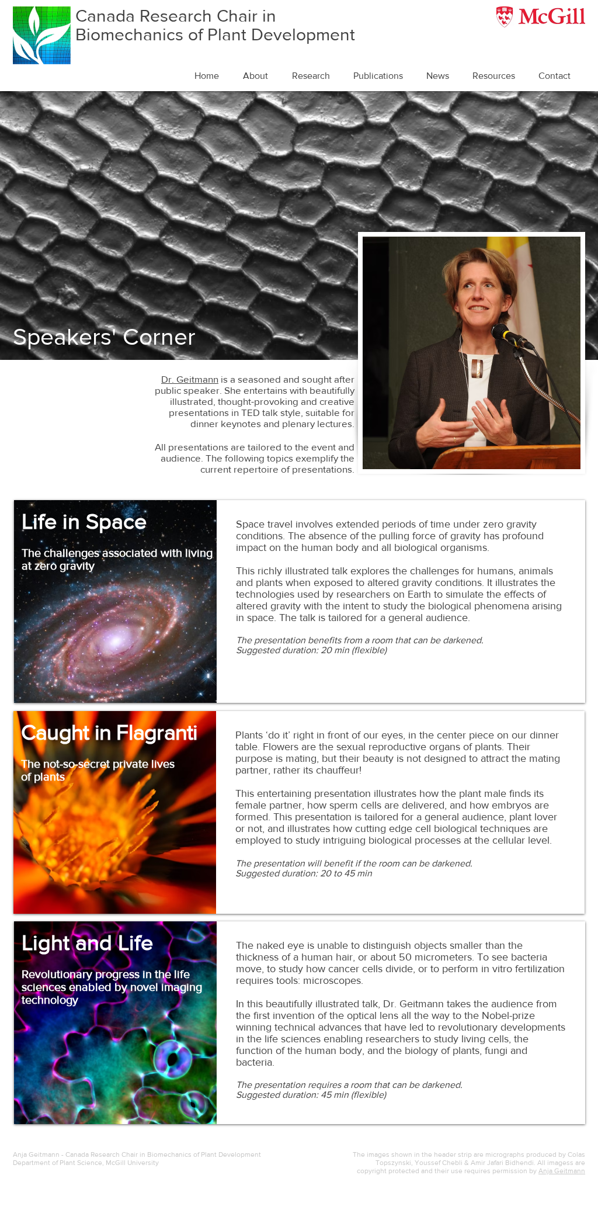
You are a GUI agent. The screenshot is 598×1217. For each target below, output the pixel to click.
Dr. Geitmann (189, 378)
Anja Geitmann (561, 1171)
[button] (258, 76)
